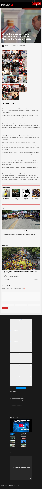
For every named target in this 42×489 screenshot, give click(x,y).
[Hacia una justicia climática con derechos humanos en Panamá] (12, 441)
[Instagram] (31, 1)
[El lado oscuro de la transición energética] (16, 193)
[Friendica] (29, 1)
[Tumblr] (35, 1)
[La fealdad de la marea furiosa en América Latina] (6, 193)
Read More (35, 279)
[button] (15, 324)
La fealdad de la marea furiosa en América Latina (6, 199)
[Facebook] (25, 1)
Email (16, 302)
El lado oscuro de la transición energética (16, 199)
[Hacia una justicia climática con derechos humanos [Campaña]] (23, 437)
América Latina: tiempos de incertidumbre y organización (25, 199)
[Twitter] (27, 1)
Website (29, 302)
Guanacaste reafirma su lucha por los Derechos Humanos (18, 231)
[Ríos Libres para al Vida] (12, 437)
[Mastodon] (40, 1)
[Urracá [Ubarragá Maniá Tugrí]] (23, 441)
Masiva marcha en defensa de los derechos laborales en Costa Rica (20, 272)
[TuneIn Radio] (38, 1)
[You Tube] (33, 1)
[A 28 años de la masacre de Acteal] (12, 434)
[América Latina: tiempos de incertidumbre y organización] (26, 193)
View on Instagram (21, 387)
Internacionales (22, 45)
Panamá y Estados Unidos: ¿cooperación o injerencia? (19, 402)
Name (3, 302)
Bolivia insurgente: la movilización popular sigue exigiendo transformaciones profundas (35, 200)
